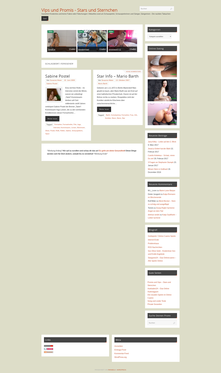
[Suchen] (171, 9)
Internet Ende (153, 240)
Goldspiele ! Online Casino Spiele (162, 236)
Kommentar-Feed (121, 353)
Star (123, 118)
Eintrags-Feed (120, 350)
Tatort (47, 134)
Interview (56, 127)
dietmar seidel (153, 215)
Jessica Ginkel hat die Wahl (159, 149)
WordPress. (121, 370)
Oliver (47, 131)
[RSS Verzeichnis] (48, 352)
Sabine (68, 131)
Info (135, 115)
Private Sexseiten (155, 304)
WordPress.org (120, 357)
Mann (114, 118)
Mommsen (81, 127)
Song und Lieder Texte (157, 301)
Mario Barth (102, 83)
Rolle (57, 131)
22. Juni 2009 (69, 80)
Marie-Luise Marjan (167, 191)
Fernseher (58, 124)
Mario (119, 118)
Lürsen (73, 127)
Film (75, 124)
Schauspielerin (77, 131)
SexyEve (51, 50)
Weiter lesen (52, 119)
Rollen (62, 131)
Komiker (108, 118)
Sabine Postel (57, 76)
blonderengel (83, 50)
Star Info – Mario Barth (118, 76)
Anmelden (118, 346)
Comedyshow (116, 115)
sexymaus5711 (115, 50)
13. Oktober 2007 (122, 80)
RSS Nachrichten (155, 247)
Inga (79, 124)
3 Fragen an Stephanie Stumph (160, 162)
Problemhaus (153, 243)
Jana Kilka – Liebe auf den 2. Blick (162, 142)
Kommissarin (65, 127)
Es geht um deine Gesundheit (112, 151)
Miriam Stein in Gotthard (158, 169)
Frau (131, 115)
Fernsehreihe (68, 124)
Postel (52, 131)
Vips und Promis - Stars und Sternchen (79, 10)
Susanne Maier (56, 80)
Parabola (111, 370)
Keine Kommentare (133, 71)
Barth (108, 115)
